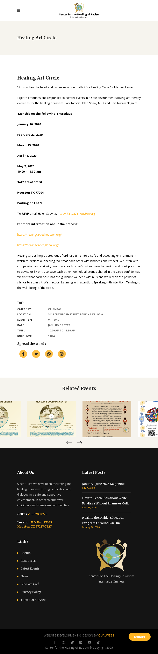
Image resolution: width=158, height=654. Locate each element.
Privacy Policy (31, 592)
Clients (25, 553)
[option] (51, 419)
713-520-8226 (37, 514)
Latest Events (30, 568)
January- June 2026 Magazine (103, 484)
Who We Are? (30, 584)
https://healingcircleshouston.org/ (39, 234)
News (24, 576)
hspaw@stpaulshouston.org (76, 213)
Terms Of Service (33, 600)
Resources (28, 561)
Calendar (55, 309)
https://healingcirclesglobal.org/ (38, 245)
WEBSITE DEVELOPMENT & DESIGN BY (79, 635)
